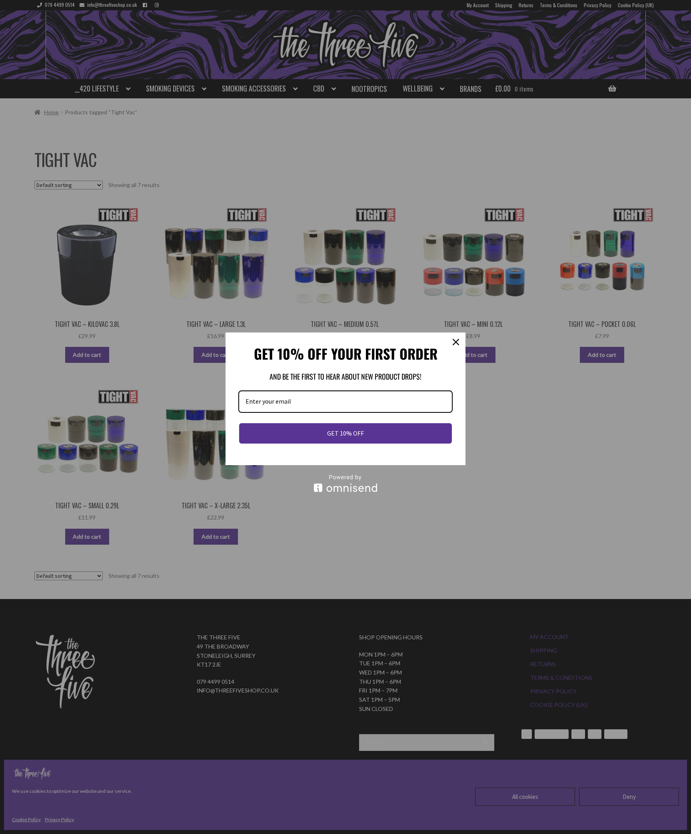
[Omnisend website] (345, 483)
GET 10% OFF (345, 433)
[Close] (455, 342)
